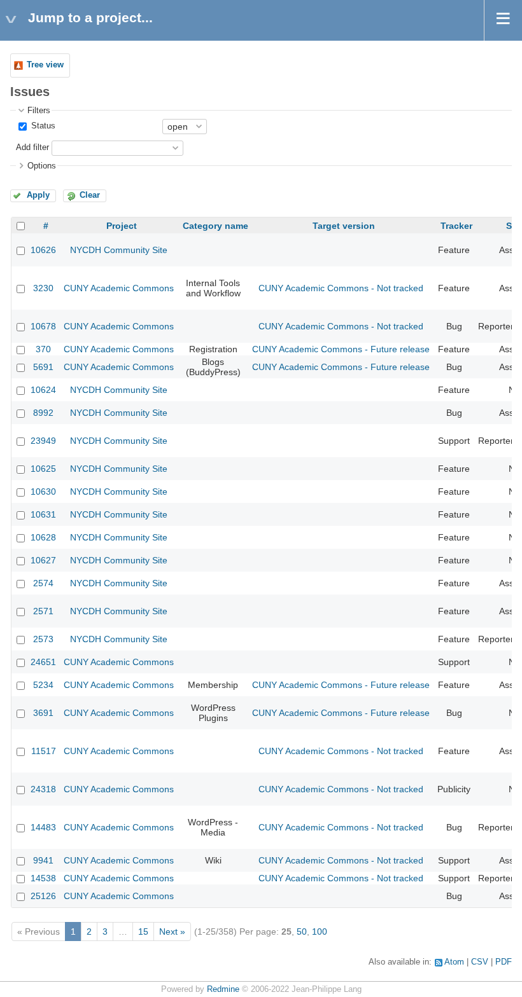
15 (143, 931)
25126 (43, 896)
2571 (43, 611)
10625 (43, 469)
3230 (43, 288)
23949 (43, 441)
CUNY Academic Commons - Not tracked (340, 288)
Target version (344, 226)
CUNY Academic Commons (119, 288)
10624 (43, 390)
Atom (454, 962)
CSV (479, 962)
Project (121, 226)
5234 (43, 685)
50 (302, 931)
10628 (43, 537)
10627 (43, 560)
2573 (43, 639)
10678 (43, 326)
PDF (503, 962)
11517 (43, 751)
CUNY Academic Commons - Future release (341, 349)
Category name (215, 226)
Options (41, 166)
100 (319, 931)
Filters (38, 110)
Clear (90, 195)
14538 (43, 878)
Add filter (32, 147)
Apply (38, 195)
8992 (43, 413)
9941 (43, 860)
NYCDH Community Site (118, 250)
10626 (43, 250)
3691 (43, 713)
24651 (43, 662)
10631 (43, 514)
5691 (43, 367)
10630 (43, 491)
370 (43, 349)
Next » (172, 931)
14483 (43, 827)
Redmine (223, 989)
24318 (43, 789)
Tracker (456, 226)
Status (42, 125)
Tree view (45, 64)
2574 (43, 583)
